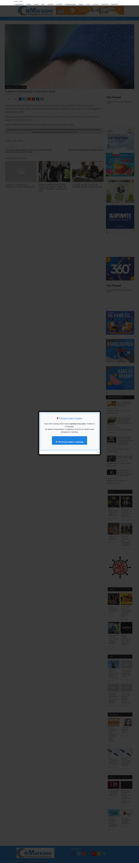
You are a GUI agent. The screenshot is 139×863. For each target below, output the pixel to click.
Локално (51, 4)
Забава (81, 4)
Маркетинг (114, 4)
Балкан (36, 4)
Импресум (105, 4)
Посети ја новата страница (70, 442)
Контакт (96, 4)
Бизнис (28, 4)
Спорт (88, 4)
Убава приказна (71, 4)
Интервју (59, 4)
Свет (43, 4)
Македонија (19, 4)
